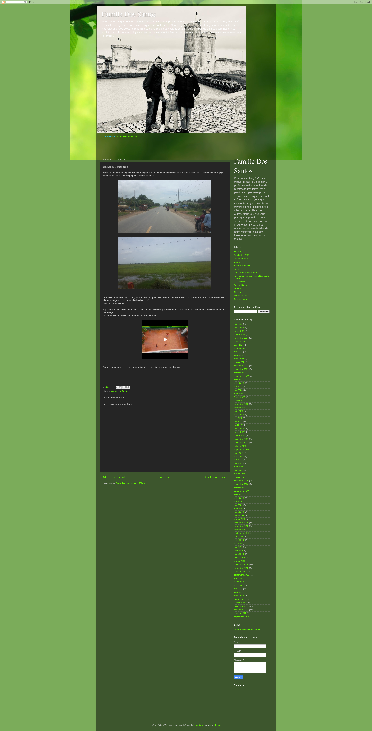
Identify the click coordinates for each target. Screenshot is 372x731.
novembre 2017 (241, 610)
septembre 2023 (241, 376)
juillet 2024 (239, 348)
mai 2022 (238, 421)
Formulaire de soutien (127, 137)
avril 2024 (238, 355)
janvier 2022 (239, 435)
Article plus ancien (216, 477)
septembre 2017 (241, 617)
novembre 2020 (241, 484)
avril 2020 (238, 509)
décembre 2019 (241, 522)
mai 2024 (238, 352)
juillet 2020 (239, 498)
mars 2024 (239, 359)
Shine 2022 (239, 289)
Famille (237, 269)
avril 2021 (238, 467)
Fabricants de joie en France (247, 629)
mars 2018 (239, 596)
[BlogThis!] (120, 387)
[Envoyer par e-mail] (117, 387)
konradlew (198, 725)
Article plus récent (113, 477)
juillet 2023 (239, 383)
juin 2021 (238, 460)
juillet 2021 (239, 456)
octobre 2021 (240, 446)
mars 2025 (239, 327)
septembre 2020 (241, 491)
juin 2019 (238, 543)
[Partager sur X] (122, 387)
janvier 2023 (239, 401)
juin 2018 (238, 585)
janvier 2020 (239, 519)
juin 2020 (238, 502)
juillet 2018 (239, 582)
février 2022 (239, 432)
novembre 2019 (241, 526)
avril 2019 (238, 550)
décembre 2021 (241, 439)
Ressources (239, 282)
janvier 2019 (239, 561)
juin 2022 (238, 418)
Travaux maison (241, 299)
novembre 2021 (241, 442)
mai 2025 (238, 324)
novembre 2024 (241, 338)
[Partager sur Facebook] (125, 387)
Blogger (217, 725)
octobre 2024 (240, 341)
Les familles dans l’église (245, 272)
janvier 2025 (239, 334)
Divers (237, 262)
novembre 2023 (241, 369)
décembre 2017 (241, 606)
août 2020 (238, 495)
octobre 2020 (240, 488)
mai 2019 (238, 547)
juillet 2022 (239, 414)
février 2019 (239, 557)
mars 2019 (239, 554)
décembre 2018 (241, 564)
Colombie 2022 (241, 258)
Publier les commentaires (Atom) (130, 483)
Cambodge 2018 (119, 391)
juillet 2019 (239, 540)
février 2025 (239, 331)
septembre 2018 (241, 575)
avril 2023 (238, 394)
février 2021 (239, 474)
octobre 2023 (240, 373)
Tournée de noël (241, 296)
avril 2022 (238, 425)
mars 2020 (239, 512)
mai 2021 (238, 463)
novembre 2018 (241, 568)
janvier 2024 (239, 362)
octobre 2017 (240, 613)
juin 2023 (238, 387)
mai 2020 (238, 505)
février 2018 (239, 599)
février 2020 (239, 516)
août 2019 (238, 536)
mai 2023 (238, 390)
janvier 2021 (239, 477)
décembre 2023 (241, 366)
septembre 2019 (241, 533)
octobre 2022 (240, 407)
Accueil (164, 477)
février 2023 (239, 397)
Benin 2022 (239, 252)
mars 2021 (239, 470)
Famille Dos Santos (129, 13)
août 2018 (238, 578)
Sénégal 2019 (240, 285)
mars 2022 (239, 428)
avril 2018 (238, 592)
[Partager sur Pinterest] (128, 387)
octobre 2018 (240, 571)
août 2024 (238, 345)
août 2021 (238, 453)
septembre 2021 (241, 449)
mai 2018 (238, 589)
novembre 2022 (241, 404)
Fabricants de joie (242, 265)
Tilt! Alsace (239, 292)
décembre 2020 (241, 481)
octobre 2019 (240, 529)
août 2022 (238, 411)
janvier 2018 (239, 603)
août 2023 (238, 380)
